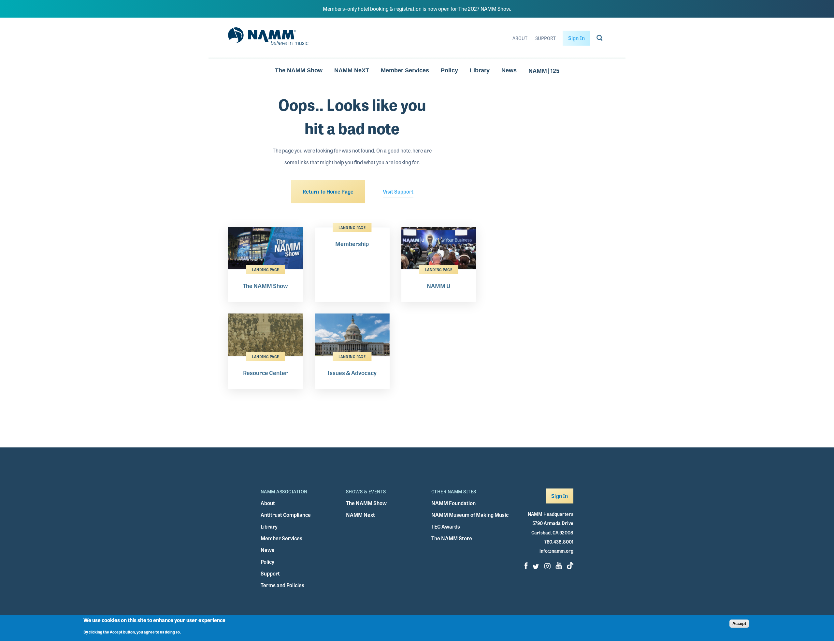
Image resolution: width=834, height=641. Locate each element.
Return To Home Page (328, 191)
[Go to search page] (599, 39)
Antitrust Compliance (286, 514)
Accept (739, 623)
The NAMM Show (299, 70)
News (509, 70)
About (519, 38)
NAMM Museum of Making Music (470, 514)
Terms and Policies (282, 585)
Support (545, 38)
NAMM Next (360, 514)
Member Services (405, 70)
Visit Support (398, 191)
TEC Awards (445, 526)
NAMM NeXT (351, 70)
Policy (449, 70)
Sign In (576, 38)
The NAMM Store (451, 538)
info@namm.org (556, 550)
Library (480, 70)
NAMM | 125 (543, 70)
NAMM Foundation (453, 503)
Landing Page (265, 269)
